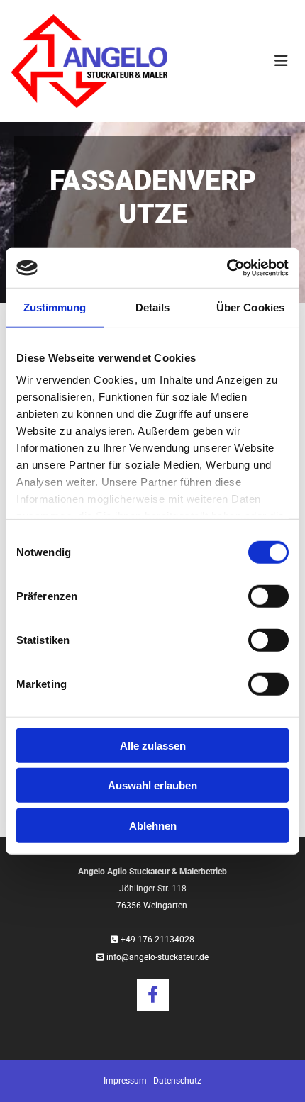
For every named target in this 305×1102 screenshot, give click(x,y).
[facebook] (153, 995)
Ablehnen (153, 825)
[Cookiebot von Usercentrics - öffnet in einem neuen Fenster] (227, 268)
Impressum (125, 1081)
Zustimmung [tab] (55, 307)
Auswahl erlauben (152, 785)
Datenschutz (177, 1081)
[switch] (268, 595)
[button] (241, 61)
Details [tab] (152, 307)
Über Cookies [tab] (250, 307)
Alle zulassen (153, 745)
